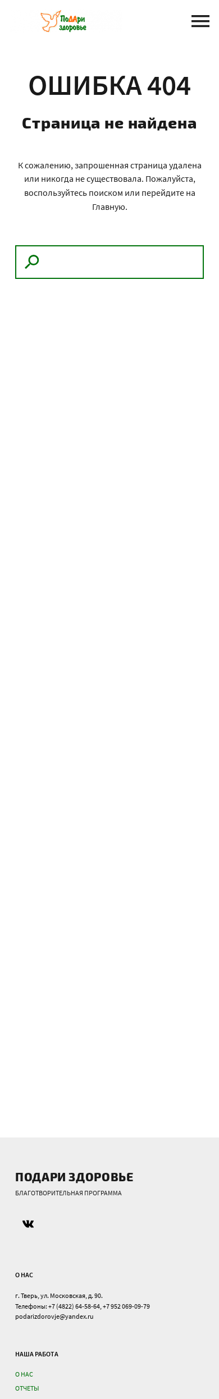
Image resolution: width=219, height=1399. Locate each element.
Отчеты (27, 1388)
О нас (24, 1374)
